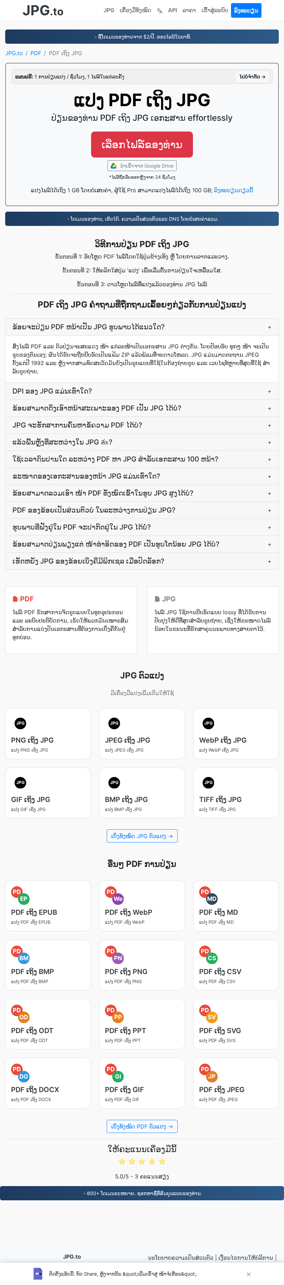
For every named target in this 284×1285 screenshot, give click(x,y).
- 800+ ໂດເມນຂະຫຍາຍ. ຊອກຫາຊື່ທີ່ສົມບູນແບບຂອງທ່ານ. (142, 1193)
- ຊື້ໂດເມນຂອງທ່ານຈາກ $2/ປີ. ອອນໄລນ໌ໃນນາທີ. (142, 37)
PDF (35, 53)
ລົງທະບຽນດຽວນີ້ (233, 190)
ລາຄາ (189, 10)
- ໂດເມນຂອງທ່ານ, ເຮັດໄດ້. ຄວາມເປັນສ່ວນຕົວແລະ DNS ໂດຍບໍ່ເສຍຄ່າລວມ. (142, 219)
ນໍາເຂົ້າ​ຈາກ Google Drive (146, 166)
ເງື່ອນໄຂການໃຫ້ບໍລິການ (246, 1257)
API (172, 10)
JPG (109, 10)
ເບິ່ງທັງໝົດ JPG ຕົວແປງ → (142, 835)
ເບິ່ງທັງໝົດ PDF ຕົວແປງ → (142, 1126)
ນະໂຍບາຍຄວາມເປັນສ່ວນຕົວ (180, 1257)
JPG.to (14, 53)
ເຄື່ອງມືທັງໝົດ (135, 10)
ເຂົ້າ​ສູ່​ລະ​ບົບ (215, 10)
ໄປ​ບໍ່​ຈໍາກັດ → (252, 76)
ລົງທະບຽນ (246, 10)
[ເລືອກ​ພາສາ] (159, 10)
